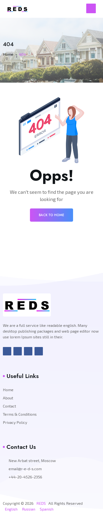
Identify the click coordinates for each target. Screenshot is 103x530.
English (11, 509)
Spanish (46, 509)
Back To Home (51, 215)
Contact (9, 406)
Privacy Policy (15, 422)
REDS (41, 503)
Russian (28, 509)
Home (8, 54)
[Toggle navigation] (91, 8)
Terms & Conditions (20, 414)
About (8, 398)
